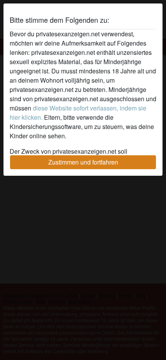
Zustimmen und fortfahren (83, 162)
